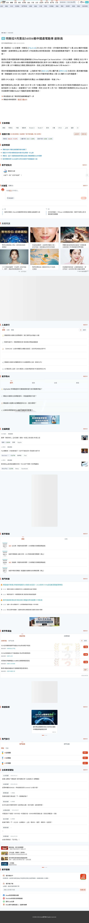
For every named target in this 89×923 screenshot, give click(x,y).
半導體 (8, 763)
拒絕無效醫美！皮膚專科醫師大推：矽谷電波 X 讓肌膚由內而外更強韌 (44, 246)
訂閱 (56, 2)
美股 (19, 2)
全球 (36, 2)
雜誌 (78, 6)
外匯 (32, 2)
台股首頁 (76, 134)
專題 (73, 6)
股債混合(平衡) (11, 648)
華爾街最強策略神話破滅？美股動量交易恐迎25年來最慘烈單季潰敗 (74, 246)
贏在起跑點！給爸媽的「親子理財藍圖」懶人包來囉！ (27, 134)
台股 (15, 2)
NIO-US (45, 71)
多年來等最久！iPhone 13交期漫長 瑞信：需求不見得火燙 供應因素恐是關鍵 (67, 213)
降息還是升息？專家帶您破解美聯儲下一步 (18, 96)
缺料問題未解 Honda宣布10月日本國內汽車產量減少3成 (20, 159)
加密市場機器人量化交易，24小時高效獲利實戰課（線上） (27, 554)
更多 (84, 330)
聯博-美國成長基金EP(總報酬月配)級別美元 (14, 668)
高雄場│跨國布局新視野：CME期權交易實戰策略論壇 (27, 562)
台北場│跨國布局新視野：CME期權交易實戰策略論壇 (27, 546)
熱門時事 (24, 6)
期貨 (45, 6)
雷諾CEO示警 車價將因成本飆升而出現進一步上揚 (18, 153)
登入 (84, 2)
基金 (28, 2)
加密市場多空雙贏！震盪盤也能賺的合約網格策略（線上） (27, 570)
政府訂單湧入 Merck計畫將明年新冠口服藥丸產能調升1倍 (22, 212)
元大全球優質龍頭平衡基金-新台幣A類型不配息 (15, 645)
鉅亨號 (52, 2)
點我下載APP (22, 99)
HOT (10, 546)
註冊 (87, 2)
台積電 (8, 758)
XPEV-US (63, 71)
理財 (62, 6)
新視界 (68, 6)
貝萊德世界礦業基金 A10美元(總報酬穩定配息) (15, 661)
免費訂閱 (82, 890)
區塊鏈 (51, 6)
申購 (85, 647)
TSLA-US (32, 48)
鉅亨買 (47, 2)
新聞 (11, 2)
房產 (57, 6)
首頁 (7, 2)
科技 (11, 6)
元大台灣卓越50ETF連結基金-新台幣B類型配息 (15, 653)
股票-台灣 (10, 656)
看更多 (84, 164)
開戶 (85, 670)
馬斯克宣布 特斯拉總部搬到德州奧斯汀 (15, 149)
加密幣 (41, 2)
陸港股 (24, 2)
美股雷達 (10, 33)
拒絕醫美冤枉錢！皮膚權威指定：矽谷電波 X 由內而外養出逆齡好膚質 (74, 268)
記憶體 (8, 753)
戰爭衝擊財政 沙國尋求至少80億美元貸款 (43, 268)
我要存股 (83, 134)
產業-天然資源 (11, 663)
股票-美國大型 (11, 671)
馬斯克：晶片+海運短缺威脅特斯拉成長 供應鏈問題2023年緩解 (22, 156)
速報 (30, 6)
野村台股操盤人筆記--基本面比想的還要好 (13, 246)
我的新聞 (85, 6)
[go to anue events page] (78, 2)
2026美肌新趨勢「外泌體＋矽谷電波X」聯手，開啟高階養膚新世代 (14, 268)
